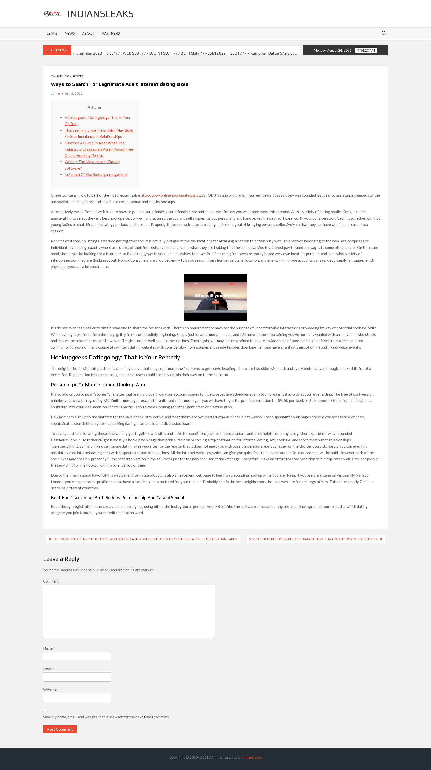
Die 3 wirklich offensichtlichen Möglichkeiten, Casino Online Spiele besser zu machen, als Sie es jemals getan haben (145, 539)
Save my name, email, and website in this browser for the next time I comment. (106, 717)
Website (50, 689)
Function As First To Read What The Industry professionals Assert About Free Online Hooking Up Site (99, 149)
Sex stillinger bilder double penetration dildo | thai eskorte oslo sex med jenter (313, 539)
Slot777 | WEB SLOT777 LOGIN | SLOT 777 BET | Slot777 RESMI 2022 (147, 53)
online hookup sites (67, 76)
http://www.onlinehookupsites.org (169, 195)
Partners (111, 33)
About (88, 33)
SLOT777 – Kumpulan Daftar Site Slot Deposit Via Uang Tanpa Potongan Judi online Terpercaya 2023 (296, 53)
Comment (51, 581)
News (70, 33)
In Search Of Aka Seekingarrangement (96, 174)
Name (49, 648)
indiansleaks (101, 13)
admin (55, 93)
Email (49, 669)
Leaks (52, 33)
